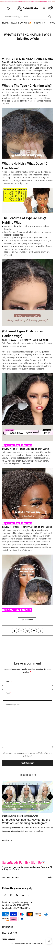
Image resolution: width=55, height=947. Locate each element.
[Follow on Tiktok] (40, 630)
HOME (5, 23)
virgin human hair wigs (30, 73)
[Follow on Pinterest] (27, 630)
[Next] (50, 797)
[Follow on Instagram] (21, 630)
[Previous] (5, 797)
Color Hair (40, 23)
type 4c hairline (27, 620)
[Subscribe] (46, 877)
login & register (44, 8)
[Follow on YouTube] (34, 630)
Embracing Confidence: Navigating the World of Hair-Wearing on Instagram (26, 821)
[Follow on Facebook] (14, 630)
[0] (49, 8)
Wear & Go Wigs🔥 (21, 23)
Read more (7, 840)
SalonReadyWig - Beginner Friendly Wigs (20, 816)
